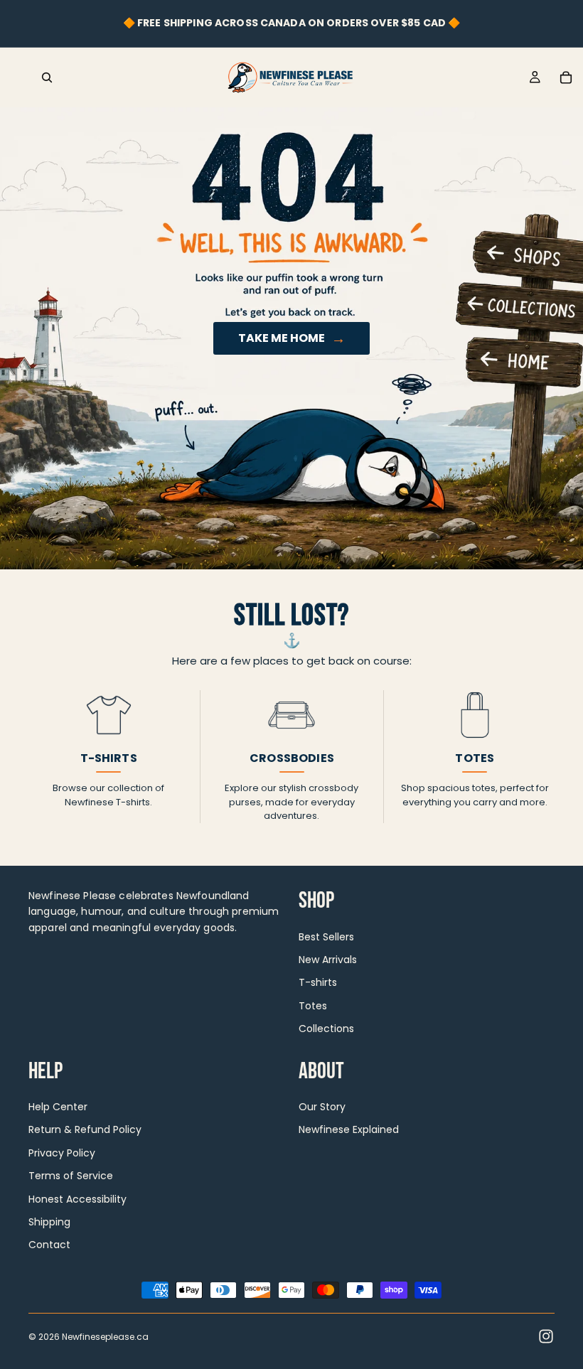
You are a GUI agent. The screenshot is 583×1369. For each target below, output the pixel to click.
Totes (313, 1005)
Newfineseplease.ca (105, 1337)
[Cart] (566, 77)
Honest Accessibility (77, 1198)
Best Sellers (326, 936)
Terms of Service (70, 1176)
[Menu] (16, 77)
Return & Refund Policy (84, 1129)
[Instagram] (546, 1336)
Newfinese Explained (349, 1129)
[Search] (47, 77)
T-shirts (318, 982)
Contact (49, 1245)
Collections (326, 1028)
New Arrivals (328, 959)
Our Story (322, 1107)
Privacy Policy (61, 1152)
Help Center (57, 1107)
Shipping (49, 1222)
